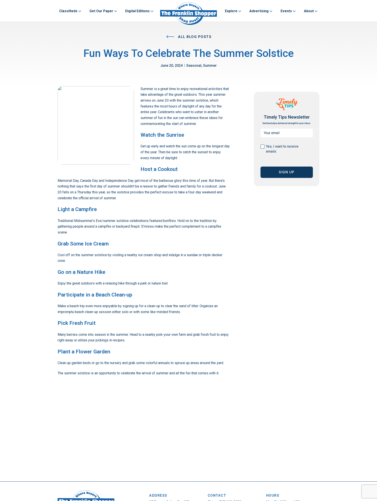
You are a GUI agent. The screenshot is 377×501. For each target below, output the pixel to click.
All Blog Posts (194, 37)
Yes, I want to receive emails (282, 148)
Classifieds (68, 11)
